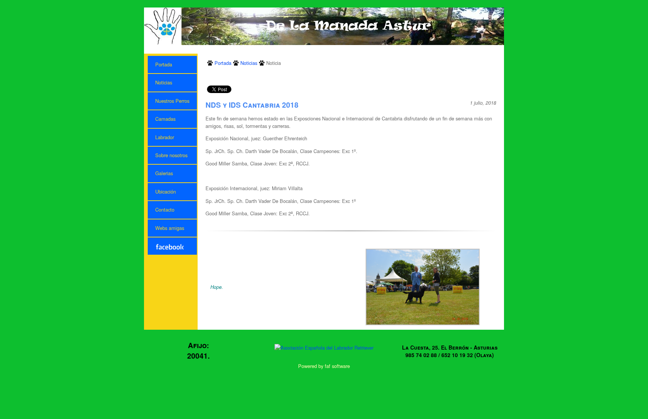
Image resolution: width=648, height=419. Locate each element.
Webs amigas (169, 227)
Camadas (165, 118)
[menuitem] (172, 65)
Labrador (164, 137)
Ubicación (165, 191)
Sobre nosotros (171, 155)
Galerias (164, 173)
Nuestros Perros (172, 100)
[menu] (172, 155)
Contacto (164, 209)
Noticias (163, 82)
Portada (163, 64)
